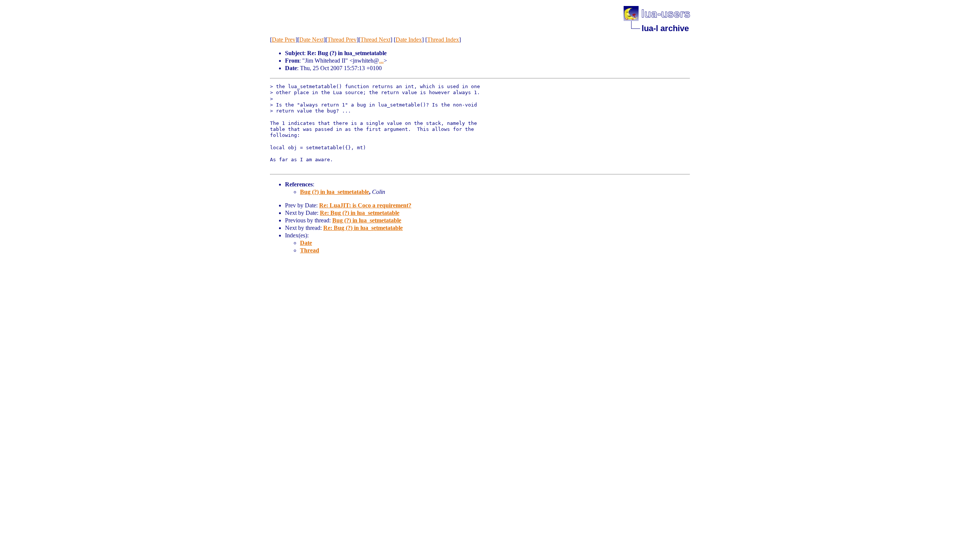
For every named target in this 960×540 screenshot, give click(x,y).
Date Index (409, 39)
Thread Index (443, 39)
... (381, 60)
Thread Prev (342, 39)
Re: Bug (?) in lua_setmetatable (359, 213)
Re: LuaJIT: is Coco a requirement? (365, 205)
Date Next (311, 39)
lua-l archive (665, 28)
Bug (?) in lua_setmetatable (334, 192)
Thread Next (375, 39)
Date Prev (284, 39)
